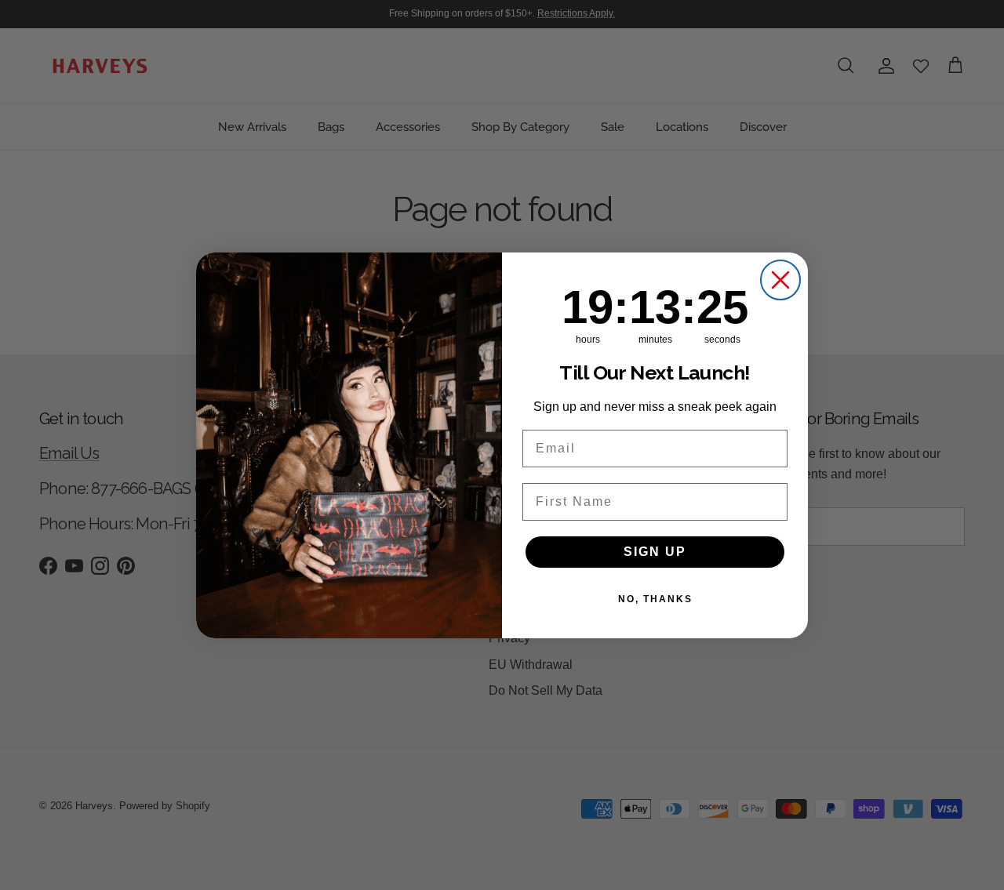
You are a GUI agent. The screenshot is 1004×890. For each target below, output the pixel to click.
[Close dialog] (780, 280)
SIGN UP (655, 551)
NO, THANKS (655, 599)
